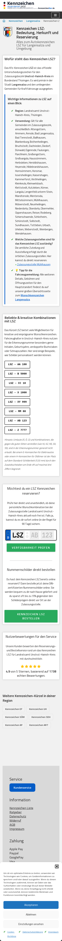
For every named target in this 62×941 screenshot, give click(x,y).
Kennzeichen (16, 21)
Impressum (53, 932)
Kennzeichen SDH (41, 717)
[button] (57, 866)
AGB (12, 824)
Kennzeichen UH (38, 709)
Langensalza (33, 21)
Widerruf (15, 820)
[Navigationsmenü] (55, 15)
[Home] (4, 21)
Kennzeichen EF (13, 709)
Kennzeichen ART (38, 725)
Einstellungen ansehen (31, 924)
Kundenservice (22, 787)
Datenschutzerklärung (33, 932)
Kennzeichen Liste (21, 808)
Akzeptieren (31, 905)
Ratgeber (15, 812)
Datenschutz (17, 816)
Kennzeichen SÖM (15, 717)
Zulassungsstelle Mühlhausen (33, 264)
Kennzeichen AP (13, 725)
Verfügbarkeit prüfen (31, 547)
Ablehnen (31, 914)
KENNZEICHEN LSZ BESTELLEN (31, 616)
